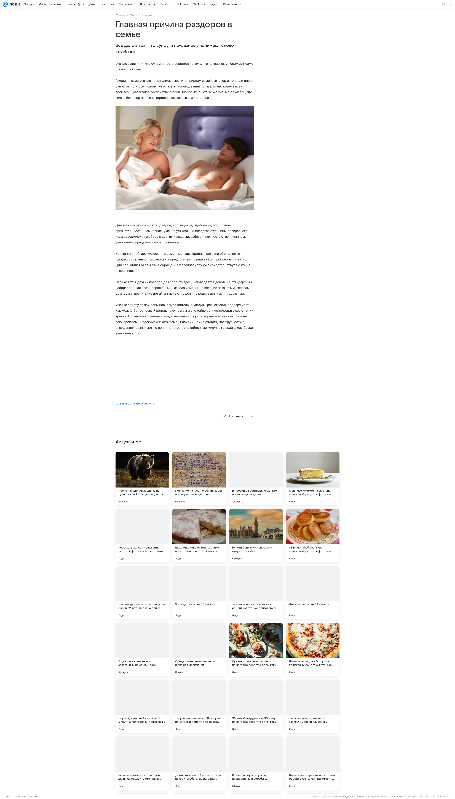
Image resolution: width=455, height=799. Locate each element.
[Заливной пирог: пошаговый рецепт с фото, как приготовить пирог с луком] (256, 592)
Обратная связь (440, 796)
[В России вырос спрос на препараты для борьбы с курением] (256, 763)
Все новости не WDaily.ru (135, 403)
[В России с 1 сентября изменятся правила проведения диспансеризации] (256, 478)
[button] (185, 158)
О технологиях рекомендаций (337, 796)
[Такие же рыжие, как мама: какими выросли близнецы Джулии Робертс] (312, 706)
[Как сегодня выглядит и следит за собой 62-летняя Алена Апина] (142, 592)
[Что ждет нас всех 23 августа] (312, 592)
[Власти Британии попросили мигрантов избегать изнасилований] (256, 535)
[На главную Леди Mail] (14, 4)
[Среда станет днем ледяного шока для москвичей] (199, 649)
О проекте (314, 796)
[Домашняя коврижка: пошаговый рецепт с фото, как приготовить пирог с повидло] (312, 763)
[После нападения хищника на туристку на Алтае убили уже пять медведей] (142, 478)
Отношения (145, 15)
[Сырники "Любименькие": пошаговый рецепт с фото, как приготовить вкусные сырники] (312, 535)
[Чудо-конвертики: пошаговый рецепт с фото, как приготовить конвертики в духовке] (142, 535)
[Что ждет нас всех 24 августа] (199, 592)
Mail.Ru (7, 796)
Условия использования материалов (410, 796)
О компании (20, 796)
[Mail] (5, 4)
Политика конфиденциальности (372, 796)
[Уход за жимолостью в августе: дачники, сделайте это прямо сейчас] (142, 763)
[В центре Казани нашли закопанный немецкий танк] (142, 649)
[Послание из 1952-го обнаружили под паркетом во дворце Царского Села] (199, 478)
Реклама (33, 796)
